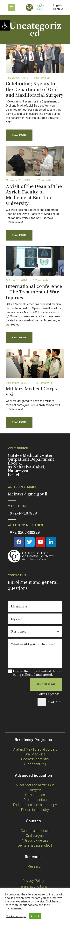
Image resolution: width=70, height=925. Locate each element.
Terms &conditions (33, 886)
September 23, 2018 (18, 382)
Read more (19, 135)
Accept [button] (35, 916)
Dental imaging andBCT (35, 845)
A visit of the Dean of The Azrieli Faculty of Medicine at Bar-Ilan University (34, 194)
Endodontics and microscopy (35, 805)
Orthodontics (35, 795)
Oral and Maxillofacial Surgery (35, 749)
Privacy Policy (33, 881)
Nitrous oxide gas (35, 840)
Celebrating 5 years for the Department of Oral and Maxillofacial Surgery (35, 89)
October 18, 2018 (16, 280)
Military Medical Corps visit (31, 391)
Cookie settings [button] (16, 916)
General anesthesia (35, 831)
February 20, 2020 (17, 77)
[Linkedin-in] (51, 542)
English (57, 5)
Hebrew (58, 9)
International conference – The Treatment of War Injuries (34, 291)
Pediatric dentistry (35, 810)
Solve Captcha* (48, 694)
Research (35, 866)
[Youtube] (40, 542)
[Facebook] (19, 542)
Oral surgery (35, 835)
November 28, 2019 (18, 180)
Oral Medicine (35, 754)
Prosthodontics (35, 800)
